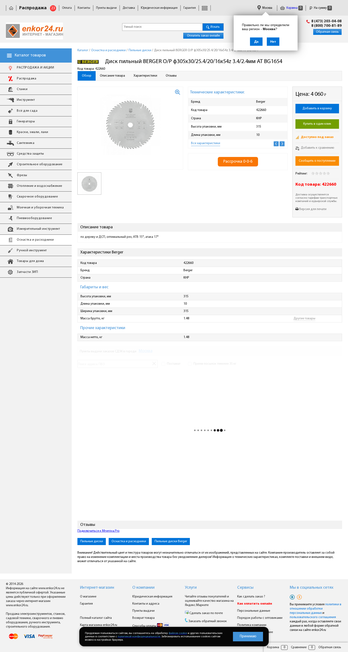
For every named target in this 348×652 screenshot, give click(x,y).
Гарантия (189, 7)
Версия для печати (312, 209)
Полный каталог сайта (96, 618)
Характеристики (145, 76)
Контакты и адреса (145, 604)
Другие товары (304, 318)
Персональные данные (253, 611)
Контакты (84, 7)
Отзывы (171, 76)
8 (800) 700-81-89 (326, 26)
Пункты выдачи (106, 7)
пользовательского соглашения (313, 617)
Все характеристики (205, 143)
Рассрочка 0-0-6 (237, 161)
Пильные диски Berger (171, 541)
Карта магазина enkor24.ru (98, 625)
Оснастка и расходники (129, 541)
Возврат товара (143, 618)
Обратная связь (327, 32)
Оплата (67, 7)
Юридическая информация (159, 7)
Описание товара (112, 76)
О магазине (88, 596)
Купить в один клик (317, 124)
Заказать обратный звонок (207, 621)
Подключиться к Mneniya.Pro (98, 531)
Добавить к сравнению (317, 148)
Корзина (293, 7)
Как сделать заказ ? (251, 596)
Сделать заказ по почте (206, 613)
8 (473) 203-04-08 (326, 21)
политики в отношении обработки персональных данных (315, 609)
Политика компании (251, 625)
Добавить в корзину (317, 108)
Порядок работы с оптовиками (259, 618)
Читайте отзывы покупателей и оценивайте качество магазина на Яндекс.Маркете (209, 601)
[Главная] (11, 8)
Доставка (129, 7)
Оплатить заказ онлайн (203, 35)
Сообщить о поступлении (317, 161)
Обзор (86, 76)
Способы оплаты (144, 626)
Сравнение (299, 647)
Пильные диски (91, 541)
